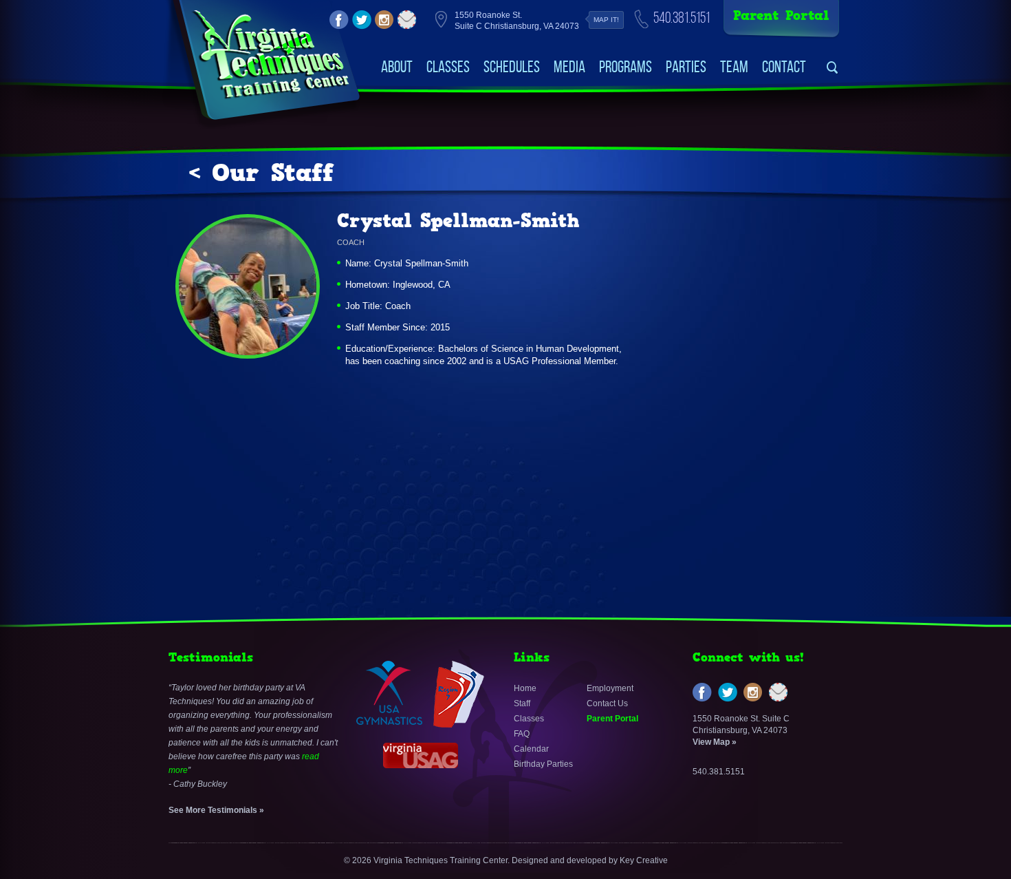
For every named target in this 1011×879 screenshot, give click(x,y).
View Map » (715, 742)
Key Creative (644, 860)
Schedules (511, 67)
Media (569, 67)
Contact (784, 67)
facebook (339, 20)
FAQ (522, 734)
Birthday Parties (543, 764)
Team (734, 67)
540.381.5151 (681, 17)
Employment (610, 688)
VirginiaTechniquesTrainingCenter (270, 55)
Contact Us (607, 703)
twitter (361, 20)
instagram (384, 20)
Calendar (531, 749)
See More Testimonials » (216, 810)
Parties (686, 67)
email (407, 20)
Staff (522, 703)
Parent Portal (781, 15)
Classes (448, 67)
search (832, 67)
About (397, 67)
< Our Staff (261, 173)
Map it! (606, 19)
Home (525, 688)
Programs (625, 67)
